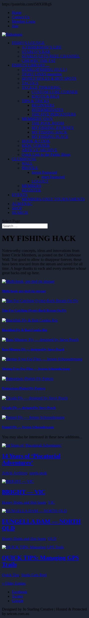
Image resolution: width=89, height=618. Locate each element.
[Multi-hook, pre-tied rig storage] (28, 281)
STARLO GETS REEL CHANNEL (51, 56)
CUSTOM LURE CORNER (55, 92)
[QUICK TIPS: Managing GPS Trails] (33, 547)
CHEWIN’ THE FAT (39, 61)
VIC (51, 502)
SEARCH (20, 212)
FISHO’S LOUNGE (28, 43)
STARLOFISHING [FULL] (44, 70)
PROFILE (30, 168)
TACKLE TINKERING (41, 87)
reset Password (53, 177)
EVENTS (19, 195)
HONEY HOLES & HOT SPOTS (49, 78)
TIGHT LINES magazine (42, 74)
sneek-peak (38, 473)
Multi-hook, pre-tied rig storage (24, 291)
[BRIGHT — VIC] (18, 481)
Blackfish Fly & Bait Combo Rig (24, 330)
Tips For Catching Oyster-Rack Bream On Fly (34, 310)
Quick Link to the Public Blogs (46, 154)
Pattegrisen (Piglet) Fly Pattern (23, 388)
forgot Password (44, 172)
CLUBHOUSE (24, 159)
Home (17, 12)
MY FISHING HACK (49, 132)
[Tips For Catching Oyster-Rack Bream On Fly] (40, 301)
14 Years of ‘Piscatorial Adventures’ (31, 459)
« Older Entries (14, 583)
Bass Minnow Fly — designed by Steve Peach (33, 349)
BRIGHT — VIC (23, 492)
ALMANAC (22, 204)
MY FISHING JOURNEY (53, 128)
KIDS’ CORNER (36, 145)
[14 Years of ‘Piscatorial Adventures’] (32, 445)
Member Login (23, 21)
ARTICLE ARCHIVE (39, 150)
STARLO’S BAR (36, 52)
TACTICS (30, 83)
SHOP (17, 208)
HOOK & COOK (36, 141)
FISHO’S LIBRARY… (30, 65)
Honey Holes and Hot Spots (24, 502)
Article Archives (14, 473)
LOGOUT (40, 181)
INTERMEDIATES (47, 110)
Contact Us (20, 17)
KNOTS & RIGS (45, 96)
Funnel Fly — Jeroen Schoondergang (28, 427)
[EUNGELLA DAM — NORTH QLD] (34, 511)
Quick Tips (10, 575)
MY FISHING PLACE (50, 137)
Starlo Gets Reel (34, 575)
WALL (27, 163)
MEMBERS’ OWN (37, 119)
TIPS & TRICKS (35, 101)
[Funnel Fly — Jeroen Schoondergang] (33, 417)
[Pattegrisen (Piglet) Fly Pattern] (27, 379)
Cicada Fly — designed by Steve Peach (29, 408)
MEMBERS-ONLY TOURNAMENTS (53, 199)
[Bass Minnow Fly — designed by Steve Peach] (40, 340)
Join (15, 26)
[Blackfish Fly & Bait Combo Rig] (30, 320)
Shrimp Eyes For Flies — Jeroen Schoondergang (36, 369)
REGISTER (31, 190)
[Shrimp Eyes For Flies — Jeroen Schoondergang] (42, 359)
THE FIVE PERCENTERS (54, 114)
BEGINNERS (43, 105)
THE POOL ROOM (48, 123)
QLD (52, 539)
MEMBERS (31, 186)
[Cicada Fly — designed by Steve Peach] (35, 398)
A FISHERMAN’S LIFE (42, 47)
